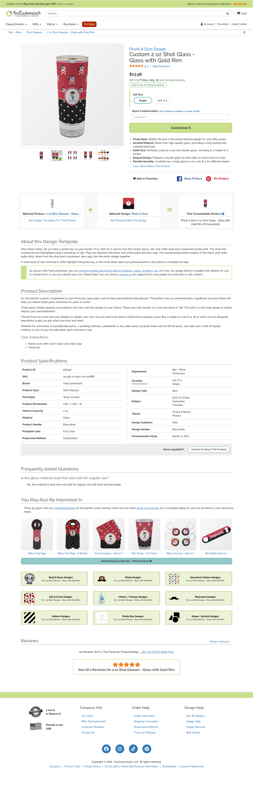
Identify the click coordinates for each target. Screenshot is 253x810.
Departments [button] (15, 24)
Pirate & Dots (140, 213)
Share (193, 178)
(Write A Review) (220, 641)
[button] (240, 13)
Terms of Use (72, 766)
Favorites (222, 24)
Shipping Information (146, 721)
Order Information (144, 716)
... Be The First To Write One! (156, 652)
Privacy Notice (92, 766)
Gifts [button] (35, 24)
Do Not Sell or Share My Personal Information (131, 766)
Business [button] (69, 24)
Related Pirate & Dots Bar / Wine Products (125, 561)
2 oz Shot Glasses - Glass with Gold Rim (71, 213)
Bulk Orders (193, 732)
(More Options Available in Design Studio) (179, 111)
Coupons (54, 766)
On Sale (89, 24)
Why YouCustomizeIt (94, 721)
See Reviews (157, 66)
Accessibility (169, 766)
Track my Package (145, 732)
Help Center (239, 24)
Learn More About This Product (151, 166)
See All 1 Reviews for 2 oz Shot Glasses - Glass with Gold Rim (126, 670)
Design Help (193, 721)
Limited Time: (39, 3)
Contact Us (88, 732)
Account (208, 24)
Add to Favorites (147, 178)
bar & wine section (148, 508)
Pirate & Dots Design (147, 49)
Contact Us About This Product (208, 449)
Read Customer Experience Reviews (209, 3)
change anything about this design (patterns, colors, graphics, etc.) (119, 270)
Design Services (195, 727)
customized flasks (64, 508)
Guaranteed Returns (146, 727)
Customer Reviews (93, 727)
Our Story (87, 716)
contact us (125, 274)
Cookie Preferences (192, 766)
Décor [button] (51, 24)
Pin (221, 178)
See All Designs (195, 716)
